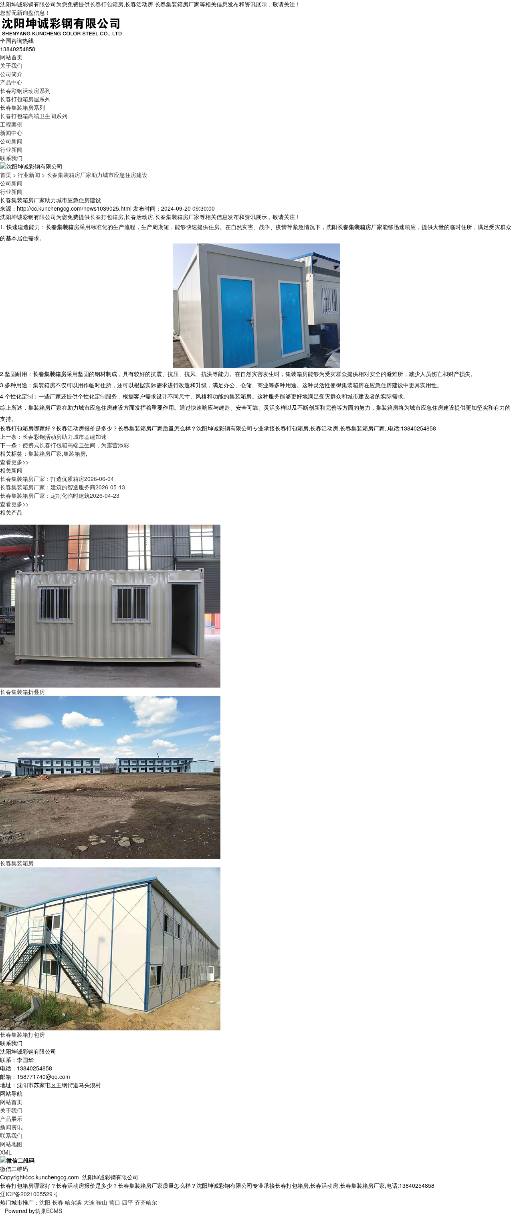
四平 (127, 1202)
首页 (5, 175)
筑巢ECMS (48, 1211)
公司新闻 (11, 141)
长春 (57, 1202)
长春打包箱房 (106, 4)
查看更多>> (14, 462)
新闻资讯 (11, 1127)
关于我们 (11, 65)
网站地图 (11, 1144)
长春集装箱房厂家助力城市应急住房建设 (96, 175)
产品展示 (11, 1118)
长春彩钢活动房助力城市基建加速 (64, 436)
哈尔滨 (73, 1202)
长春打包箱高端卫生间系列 (33, 116)
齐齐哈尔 (146, 1202)
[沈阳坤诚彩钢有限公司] (62, 26)
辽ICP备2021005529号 (29, 1194)
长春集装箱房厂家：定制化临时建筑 (59, 495)
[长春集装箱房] (110, 776)
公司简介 (11, 74)
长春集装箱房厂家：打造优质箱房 (57, 479)
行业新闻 (11, 149)
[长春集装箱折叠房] (110, 605)
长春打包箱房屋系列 (25, 99)
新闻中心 (11, 133)
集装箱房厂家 (45, 453)
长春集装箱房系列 (22, 107)
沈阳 (44, 1202)
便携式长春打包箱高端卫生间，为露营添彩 (75, 445)
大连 (89, 1202)
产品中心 (11, 82)
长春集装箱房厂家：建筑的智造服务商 (62, 487)
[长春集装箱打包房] (110, 948)
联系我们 (11, 158)
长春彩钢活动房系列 (25, 90)
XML (6, 1152)
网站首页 (11, 57)
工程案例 (11, 124)
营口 (114, 1202)
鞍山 (101, 1202)
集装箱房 (74, 453)
